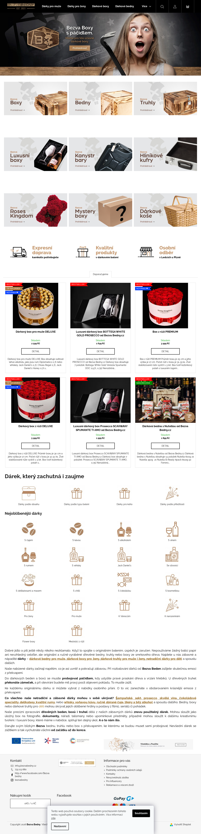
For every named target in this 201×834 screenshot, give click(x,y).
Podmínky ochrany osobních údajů (124, 770)
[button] (15, 44)
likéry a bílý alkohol (139, 702)
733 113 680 (21, 769)
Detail (35, 351)
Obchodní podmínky (116, 766)
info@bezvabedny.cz (25, 765)
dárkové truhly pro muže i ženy (123, 658)
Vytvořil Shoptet (182, 824)
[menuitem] (51, 6)
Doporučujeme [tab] (100, 274)
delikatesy (27, 702)
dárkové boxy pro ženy (83, 658)
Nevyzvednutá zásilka (117, 777)
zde (53, 818)
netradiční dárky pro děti (164, 658)
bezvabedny (21, 780)
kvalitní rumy (45, 702)
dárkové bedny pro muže (47, 658)
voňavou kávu (85, 702)
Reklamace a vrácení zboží (120, 785)
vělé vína (168, 698)
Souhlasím (141, 813)
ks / (30, 803)
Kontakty (110, 774)
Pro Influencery (114, 781)
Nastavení (60, 826)
